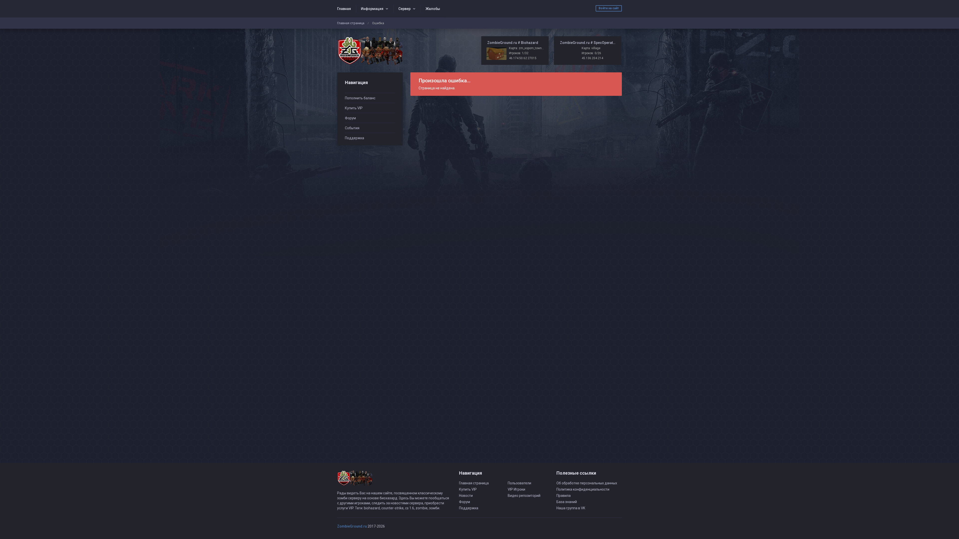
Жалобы (433, 9)
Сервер (404, 9)
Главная (344, 9)
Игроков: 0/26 (591, 53)
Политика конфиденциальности (582, 489)
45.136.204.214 (592, 58)
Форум (350, 118)
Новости (466, 496)
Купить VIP (354, 108)
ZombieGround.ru (352, 526)
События (352, 128)
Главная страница (350, 23)
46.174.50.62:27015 (522, 58)
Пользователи (519, 483)
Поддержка (354, 138)
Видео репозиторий (524, 496)
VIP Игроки (516, 489)
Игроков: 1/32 (518, 53)
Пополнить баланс (360, 98)
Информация (372, 9)
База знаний (566, 502)
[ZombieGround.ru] (370, 50)
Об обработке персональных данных (586, 483)
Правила (563, 496)
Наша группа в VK (570, 508)
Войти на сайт (609, 8)
